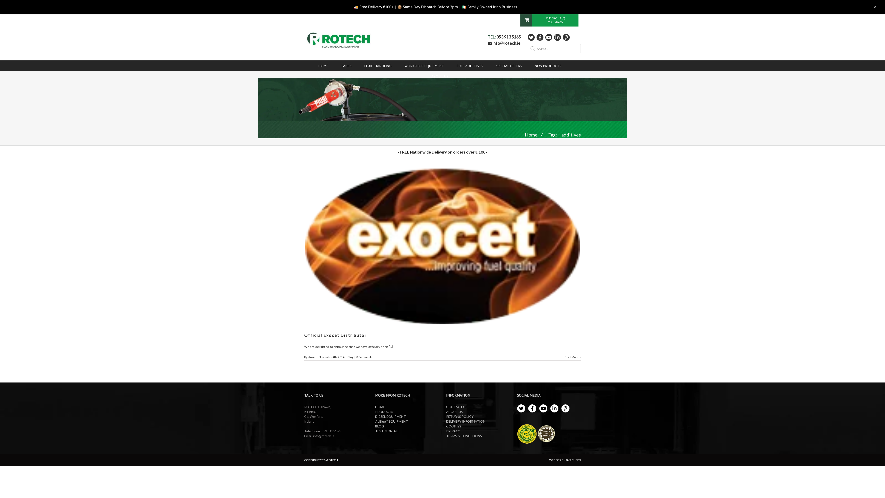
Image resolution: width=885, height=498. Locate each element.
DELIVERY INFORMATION (465, 421)
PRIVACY (453, 431)
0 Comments (364, 357)
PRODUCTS (384, 412)
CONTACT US (456, 407)
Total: (555, 22)
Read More (571, 357)
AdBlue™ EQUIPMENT (391, 421)
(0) (563, 18)
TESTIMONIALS (387, 431)
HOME (380, 407)
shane (312, 357)
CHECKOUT (554, 18)
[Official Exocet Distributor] (442, 246)
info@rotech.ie (506, 43)
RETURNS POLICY (460, 416)
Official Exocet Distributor (335, 335)
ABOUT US (454, 412)
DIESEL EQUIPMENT (390, 416)
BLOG (379, 426)
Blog (350, 357)
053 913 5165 (508, 36)
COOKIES (453, 426)
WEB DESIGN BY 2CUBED (565, 460)
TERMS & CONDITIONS (464, 436)
